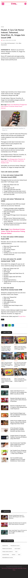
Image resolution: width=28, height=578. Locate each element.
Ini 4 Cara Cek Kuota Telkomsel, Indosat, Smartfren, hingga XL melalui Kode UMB (6, 348)
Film (16, 551)
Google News (22, 316)
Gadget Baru (5, 554)
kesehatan (5, 545)
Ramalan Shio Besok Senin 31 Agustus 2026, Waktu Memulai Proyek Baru (18, 400)
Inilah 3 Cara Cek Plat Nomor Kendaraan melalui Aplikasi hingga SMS (20, 380)
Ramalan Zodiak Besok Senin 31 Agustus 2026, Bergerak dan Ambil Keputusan (18, 407)
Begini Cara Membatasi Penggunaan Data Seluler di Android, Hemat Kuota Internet (14, 106)
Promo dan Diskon (7, 548)
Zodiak (13, 554)
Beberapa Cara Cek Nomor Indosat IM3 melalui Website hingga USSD (6, 380)
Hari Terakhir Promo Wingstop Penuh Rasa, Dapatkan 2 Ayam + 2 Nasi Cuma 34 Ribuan (18, 452)
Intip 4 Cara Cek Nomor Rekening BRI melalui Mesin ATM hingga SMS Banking (7, 364)
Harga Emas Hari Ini (7, 551)
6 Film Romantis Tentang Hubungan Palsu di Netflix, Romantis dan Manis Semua (17, 429)
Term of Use (4, 568)
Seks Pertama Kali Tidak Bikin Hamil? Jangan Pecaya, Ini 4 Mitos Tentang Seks (18, 444)
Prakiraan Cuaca (15, 545)
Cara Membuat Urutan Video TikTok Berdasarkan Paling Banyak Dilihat (13, 231)
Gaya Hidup (17, 548)
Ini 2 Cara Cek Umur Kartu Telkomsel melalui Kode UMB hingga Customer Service (20, 364)
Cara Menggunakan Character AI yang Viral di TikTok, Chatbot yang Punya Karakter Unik (13, 161)
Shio (19, 554)
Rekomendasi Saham (7, 557)
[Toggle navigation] (3, 4)
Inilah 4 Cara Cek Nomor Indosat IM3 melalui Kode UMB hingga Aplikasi (20, 348)
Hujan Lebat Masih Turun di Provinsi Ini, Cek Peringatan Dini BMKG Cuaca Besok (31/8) (18, 392)
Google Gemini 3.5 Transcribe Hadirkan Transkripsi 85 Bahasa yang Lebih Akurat (18, 437)
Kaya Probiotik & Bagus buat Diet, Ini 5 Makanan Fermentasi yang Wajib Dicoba (18, 414)
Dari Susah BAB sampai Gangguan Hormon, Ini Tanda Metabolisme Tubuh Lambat (17, 459)
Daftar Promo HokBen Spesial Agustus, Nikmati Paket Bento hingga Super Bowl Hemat (18, 422)
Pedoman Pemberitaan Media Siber (15, 568)
